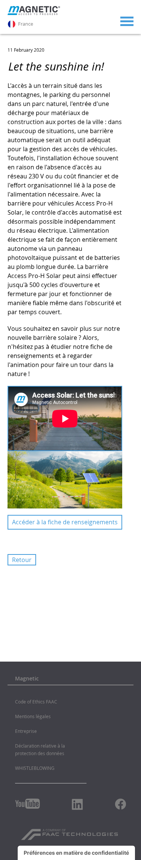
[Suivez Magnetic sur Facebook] (120, 804)
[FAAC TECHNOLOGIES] (70, 831)
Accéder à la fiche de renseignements (65, 522)
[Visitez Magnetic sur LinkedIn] (77, 804)
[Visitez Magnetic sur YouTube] (27, 804)
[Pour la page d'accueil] (34, 13)
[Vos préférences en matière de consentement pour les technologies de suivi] (76, 853)
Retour (22, 560)
